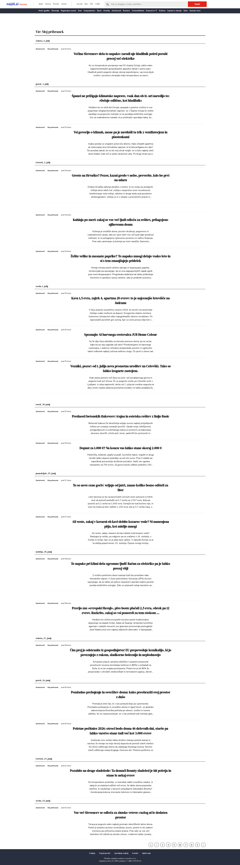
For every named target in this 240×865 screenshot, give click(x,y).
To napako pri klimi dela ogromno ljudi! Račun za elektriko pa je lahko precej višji (120, 566)
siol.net (79, 4)
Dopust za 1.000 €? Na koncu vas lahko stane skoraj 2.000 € (121, 448)
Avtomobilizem (138, 10)
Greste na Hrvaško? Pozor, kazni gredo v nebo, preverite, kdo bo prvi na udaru (120, 177)
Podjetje (92, 853)
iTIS (91, 4)
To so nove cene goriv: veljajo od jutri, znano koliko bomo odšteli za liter (120, 487)
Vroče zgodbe (44, 10)
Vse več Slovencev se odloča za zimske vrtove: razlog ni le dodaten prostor (120, 815)
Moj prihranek (53, 49)
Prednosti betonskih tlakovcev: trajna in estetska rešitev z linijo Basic (120, 416)
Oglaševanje (146, 853)
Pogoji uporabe (104, 853)
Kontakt (135, 853)
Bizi (86, 4)
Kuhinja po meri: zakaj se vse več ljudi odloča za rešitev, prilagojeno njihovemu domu (120, 222)
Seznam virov (195, 10)
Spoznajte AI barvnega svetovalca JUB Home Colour (120, 334)
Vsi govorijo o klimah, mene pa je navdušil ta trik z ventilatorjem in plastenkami (120, 134)
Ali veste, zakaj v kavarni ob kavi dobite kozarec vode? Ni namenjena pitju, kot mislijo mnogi (120, 524)
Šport (99, 10)
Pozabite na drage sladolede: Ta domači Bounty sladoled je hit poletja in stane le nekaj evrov (120, 773)
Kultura (162, 10)
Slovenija (55, 10)
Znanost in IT (151, 10)
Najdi (197, 4)
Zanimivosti (116, 10)
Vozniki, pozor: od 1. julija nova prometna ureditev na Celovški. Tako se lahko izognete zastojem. (120, 368)
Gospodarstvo (89, 10)
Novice (48, 4)
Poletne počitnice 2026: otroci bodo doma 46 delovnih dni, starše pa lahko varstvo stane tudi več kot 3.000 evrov (120, 730)
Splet (41, 4)
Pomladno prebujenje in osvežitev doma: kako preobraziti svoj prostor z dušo (120, 694)
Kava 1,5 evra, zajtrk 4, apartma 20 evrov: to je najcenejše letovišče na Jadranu (120, 300)
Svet (80, 10)
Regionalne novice (68, 10)
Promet (56, 4)
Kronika (106, 10)
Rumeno (126, 10)
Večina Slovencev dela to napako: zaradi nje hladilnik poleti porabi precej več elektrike (120, 56)
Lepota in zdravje (174, 10)
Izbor (185, 10)
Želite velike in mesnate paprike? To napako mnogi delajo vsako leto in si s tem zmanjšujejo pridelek (120, 258)
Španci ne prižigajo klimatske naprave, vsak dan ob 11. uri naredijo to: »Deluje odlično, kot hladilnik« (120, 98)
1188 (97, 4)
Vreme (64, 4)
